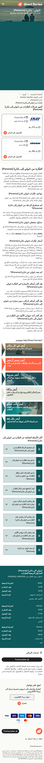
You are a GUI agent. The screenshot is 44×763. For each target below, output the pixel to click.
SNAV (40, 234)
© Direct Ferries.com (36, 746)
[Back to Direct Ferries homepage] (30, 4)
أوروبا (24, 94)
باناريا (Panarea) (36, 100)
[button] (22, 449)
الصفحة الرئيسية (36, 94)
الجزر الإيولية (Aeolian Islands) (31, 97)
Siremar (19, 234)
